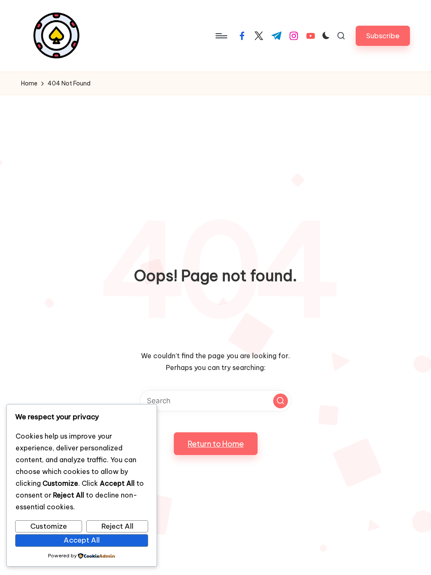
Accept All (82, 540)
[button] (383, 35)
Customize (48, 526)
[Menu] (221, 36)
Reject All (117, 526)
